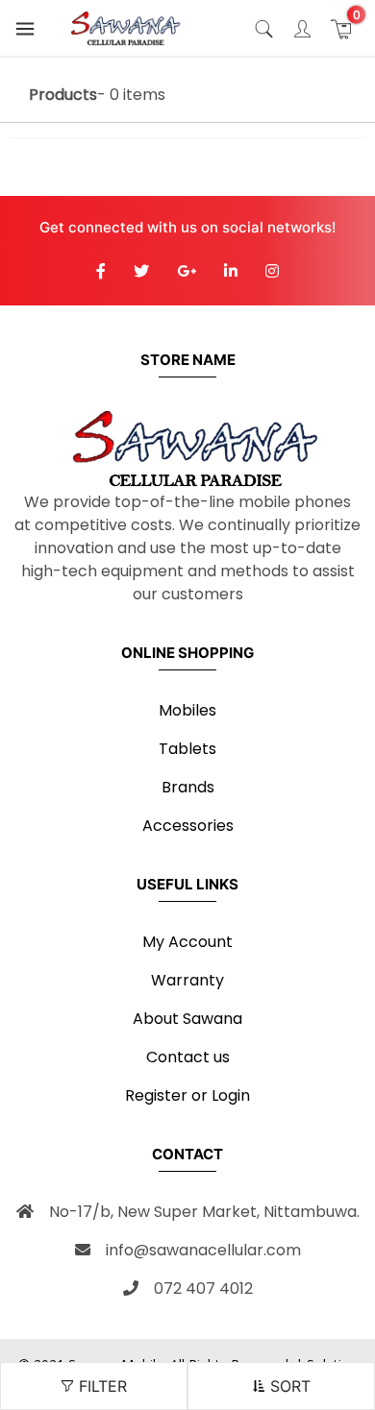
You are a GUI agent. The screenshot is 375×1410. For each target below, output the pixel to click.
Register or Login (187, 1095)
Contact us (188, 1057)
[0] (341, 27)
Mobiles (187, 710)
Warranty (187, 980)
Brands (188, 787)
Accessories (188, 825)
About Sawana (187, 1019)
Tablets (187, 749)
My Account (187, 942)
